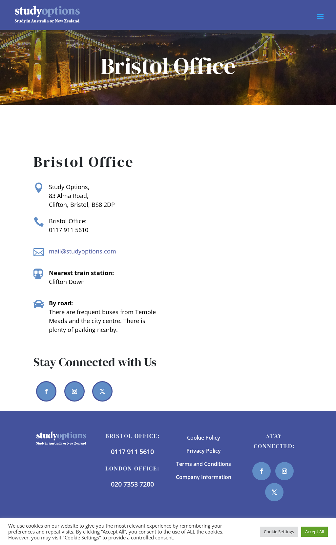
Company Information (203, 477)
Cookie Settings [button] (279, 531)
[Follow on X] (102, 391)
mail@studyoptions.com (82, 251)
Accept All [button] (314, 531)
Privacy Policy (203, 450)
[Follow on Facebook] (46, 391)
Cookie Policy (203, 437)
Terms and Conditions (203, 464)
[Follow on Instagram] (74, 391)
